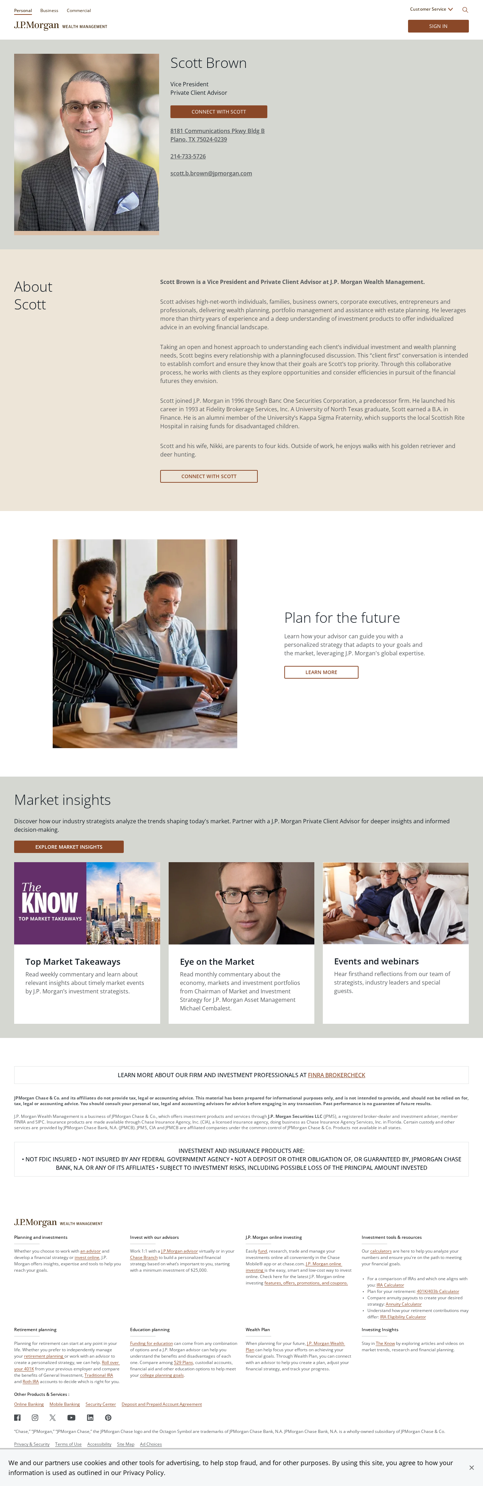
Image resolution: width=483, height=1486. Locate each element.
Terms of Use (68, 1444)
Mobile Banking (65, 1404)
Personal (23, 10)
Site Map (125, 1444)
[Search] (465, 9)
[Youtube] (71, 1417)
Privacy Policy (143, 1472)
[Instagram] (35, 1417)
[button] (472, 1467)
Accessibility (99, 1444)
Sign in (438, 26)
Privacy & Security (32, 1444)
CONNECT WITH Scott (219, 111)
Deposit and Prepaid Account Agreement (162, 1404)
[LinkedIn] (90, 1417)
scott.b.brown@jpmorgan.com (211, 173)
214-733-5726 (188, 156)
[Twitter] (53, 1417)
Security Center (101, 1404)
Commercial (79, 10)
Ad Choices (151, 1444)
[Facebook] (17, 1417)
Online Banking (29, 1404)
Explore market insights (69, 846)
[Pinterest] (108, 1417)
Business (49, 10)
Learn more (321, 672)
